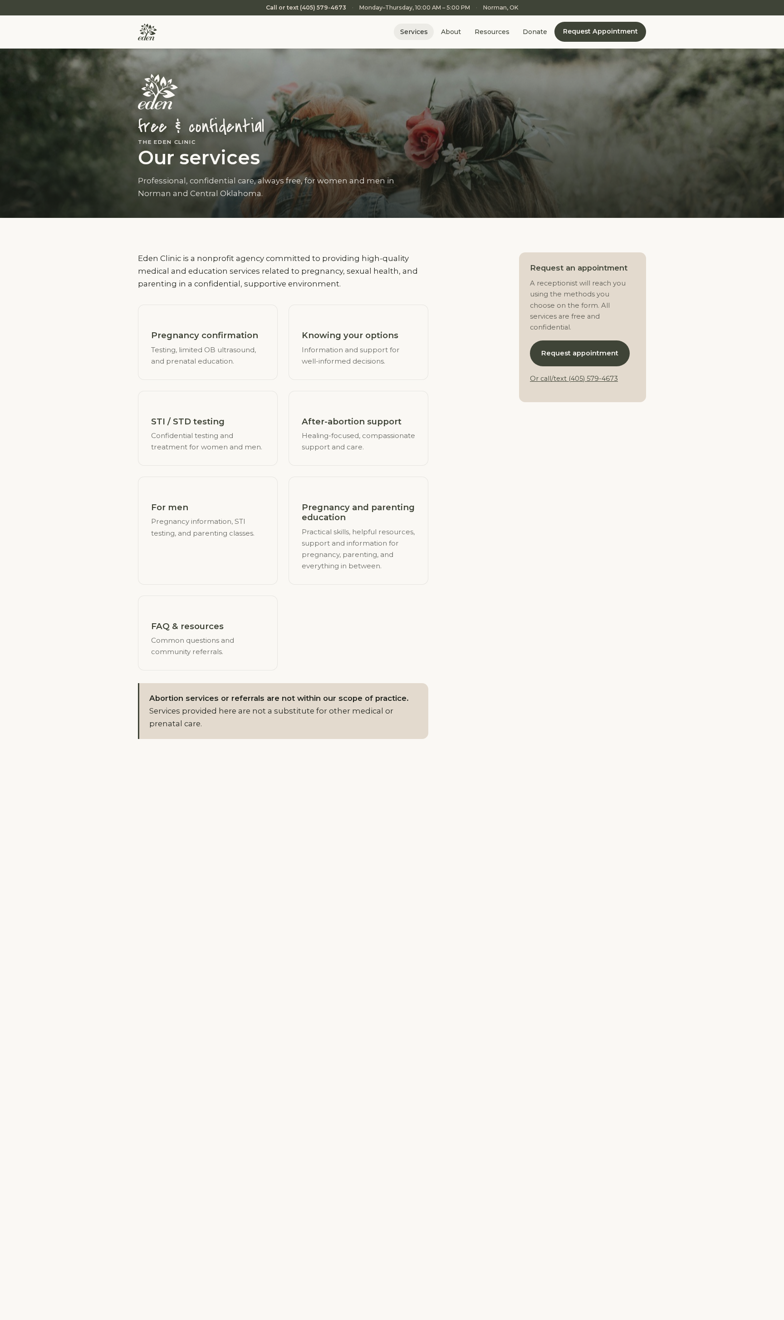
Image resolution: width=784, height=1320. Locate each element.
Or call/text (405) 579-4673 (574, 378)
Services (414, 32)
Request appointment (579, 353)
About (451, 32)
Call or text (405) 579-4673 (306, 7)
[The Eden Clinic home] (147, 32)
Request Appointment (600, 32)
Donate (535, 32)
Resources (492, 32)
